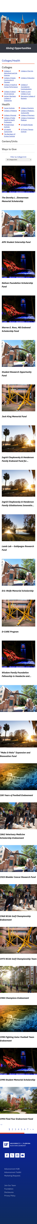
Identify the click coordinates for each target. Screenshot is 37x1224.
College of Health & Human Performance (11, 86)
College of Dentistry (27, 108)
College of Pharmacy (27, 115)
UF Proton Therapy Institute (27, 131)
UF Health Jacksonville (8, 131)
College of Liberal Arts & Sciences (10, 93)
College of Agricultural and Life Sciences (10, 73)
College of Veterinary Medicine (28, 119)
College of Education (27, 78)
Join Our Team (10, 1185)
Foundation (8, 1189)
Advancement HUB (11, 1169)
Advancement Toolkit (12, 1172)
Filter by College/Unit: (18, 157)
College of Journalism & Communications (26, 87)
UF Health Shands (27, 125)
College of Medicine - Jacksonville (28, 112)
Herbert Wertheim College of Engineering (10, 98)
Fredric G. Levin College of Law (26, 93)
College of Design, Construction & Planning (10, 80)
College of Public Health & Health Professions (9, 120)
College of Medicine (10, 111)
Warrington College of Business (28, 97)
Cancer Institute (9, 108)
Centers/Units (10, 141)
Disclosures (9, 1192)
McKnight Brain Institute (9, 126)
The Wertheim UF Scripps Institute (9, 135)
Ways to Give (9, 149)
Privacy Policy (9, 1195)
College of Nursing (10, 115)
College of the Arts (27, 71)
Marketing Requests (12, 1175)
